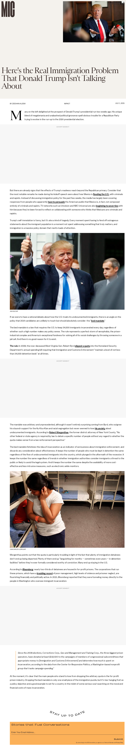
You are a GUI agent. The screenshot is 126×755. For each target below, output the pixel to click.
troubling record (45, 573)
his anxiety (100, 428)
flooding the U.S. (101, 194)
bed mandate (97, 321)
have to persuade (56, 202)
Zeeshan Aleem (18, 104)
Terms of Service (109, 742)
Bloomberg (28, 569)
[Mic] (8, 9)
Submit (118, 739)
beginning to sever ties (107, 206)
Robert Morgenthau (58, 432)
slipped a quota (82, 346)
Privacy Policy (119, 742)
